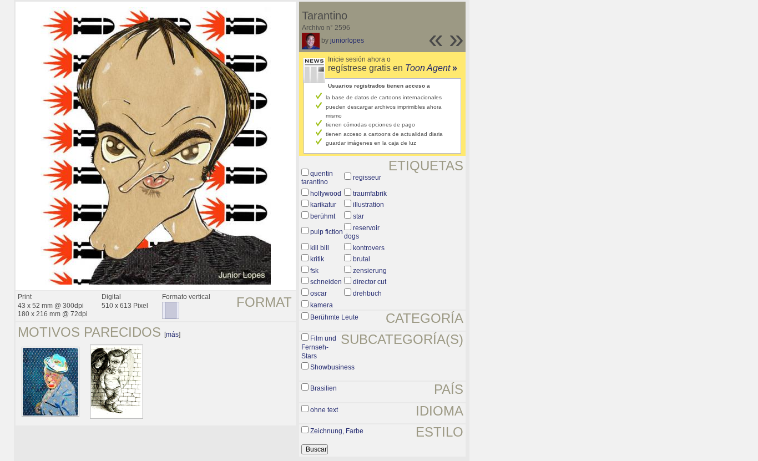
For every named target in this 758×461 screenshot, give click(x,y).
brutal (361, 259)
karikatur (323, 205)
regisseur (367, 177)
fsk (314, 271)
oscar (318, 293)
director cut (369, 282)
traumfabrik (370, 193)
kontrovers (369, 248)
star (358, 216)
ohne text (324, 410)
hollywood (325, 193)
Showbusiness (332, 367)
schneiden (326, 282)
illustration (368, 205)
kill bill (319, 248)
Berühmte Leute (334, 317)
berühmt (322, 216)
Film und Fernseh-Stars (318, 347)
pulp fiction (326, 232)
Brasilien (323, 388)
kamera (321, 305)
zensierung (370, 271)
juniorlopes (347, 40)
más (172, 334)
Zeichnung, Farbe (336, 431)
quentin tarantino (317, 178)
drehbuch (367, 293)
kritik (317, 259)
